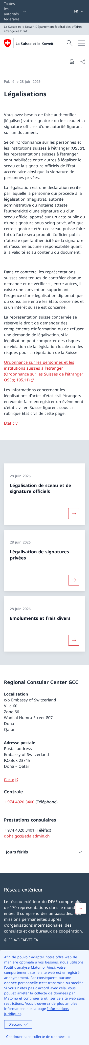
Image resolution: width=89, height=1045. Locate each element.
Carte (9, 779)
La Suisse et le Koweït (34, 43)
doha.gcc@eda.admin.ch (27, 836)
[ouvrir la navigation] (81, 43)
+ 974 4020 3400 (19, 802)
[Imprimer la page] (71, 61)
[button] (80, 908)
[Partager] (82, 61)
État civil (12, 423)
